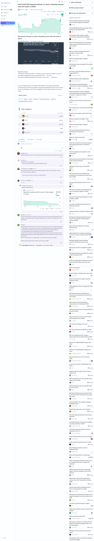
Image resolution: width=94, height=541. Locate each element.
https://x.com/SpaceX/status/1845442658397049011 (34, 163)
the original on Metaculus (36, 41)
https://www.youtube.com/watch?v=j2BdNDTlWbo (34, 175)
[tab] (21, 139)
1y (27, 153)
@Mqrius (24, 187)
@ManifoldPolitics (30, 155)
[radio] (50, 15)
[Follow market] (59, 2)
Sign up (8, 23)
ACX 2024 (20, 99)
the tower (48, 75)
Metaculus (53, 99)
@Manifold (23, 155)
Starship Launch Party (44, 99)
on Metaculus (53, 77)
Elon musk (35, 99)
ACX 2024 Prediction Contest (25, 101)
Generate (60, 95)
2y (35, 168)
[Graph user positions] (47, 14)
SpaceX (25, 99)
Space (30, 99)
